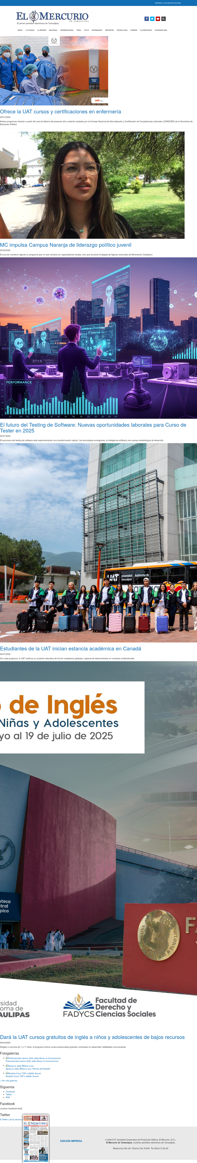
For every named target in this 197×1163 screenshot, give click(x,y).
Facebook (10, 1091)
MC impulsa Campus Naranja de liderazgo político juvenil (65, 244)
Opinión (133, 30)
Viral (79, 30)
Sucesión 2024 (161, 30)
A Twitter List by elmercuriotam (14, 1119)
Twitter (9, 1094)
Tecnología (122, 30)
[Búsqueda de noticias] (163, 19)
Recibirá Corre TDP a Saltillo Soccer (22, 1076)
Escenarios (97, 30)
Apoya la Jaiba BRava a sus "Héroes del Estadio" (28, 1068)
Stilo (86, 30)
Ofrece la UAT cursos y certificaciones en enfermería (60, 111)
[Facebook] (147, 19)
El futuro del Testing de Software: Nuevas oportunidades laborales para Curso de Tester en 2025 (93, 427)
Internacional (67, 30)
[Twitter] (152, 19)
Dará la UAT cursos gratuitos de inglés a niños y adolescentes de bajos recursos (92, 1036)
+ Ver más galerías (8, 1080)
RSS (8, 1097)
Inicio (20, 30)
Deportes (109, 30)
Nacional (53, 30)
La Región (41, 30)
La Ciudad (30, 30)
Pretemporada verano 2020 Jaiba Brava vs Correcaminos (32, 1061)
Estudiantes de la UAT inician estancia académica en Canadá (70, 648)
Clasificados (146, 30)
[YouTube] (158, 19)
